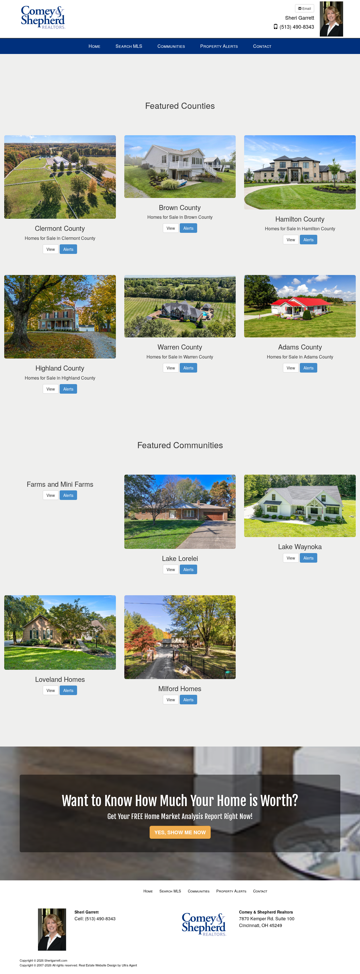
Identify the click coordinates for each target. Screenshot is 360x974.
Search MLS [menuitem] (129, 46)
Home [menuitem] (94, 46)
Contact (260, 891)
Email (306, 8)
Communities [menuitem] (171, 46)
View (50, 249)
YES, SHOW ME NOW (180, 832)
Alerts (68, 249)
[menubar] (180, 46)
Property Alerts (231, 891)
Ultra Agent (129, 965)
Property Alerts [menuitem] (219, 46)
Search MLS (170, 891)
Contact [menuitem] (262, 46)
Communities (199, 891)
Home (148, 891)
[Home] (43, 18)
